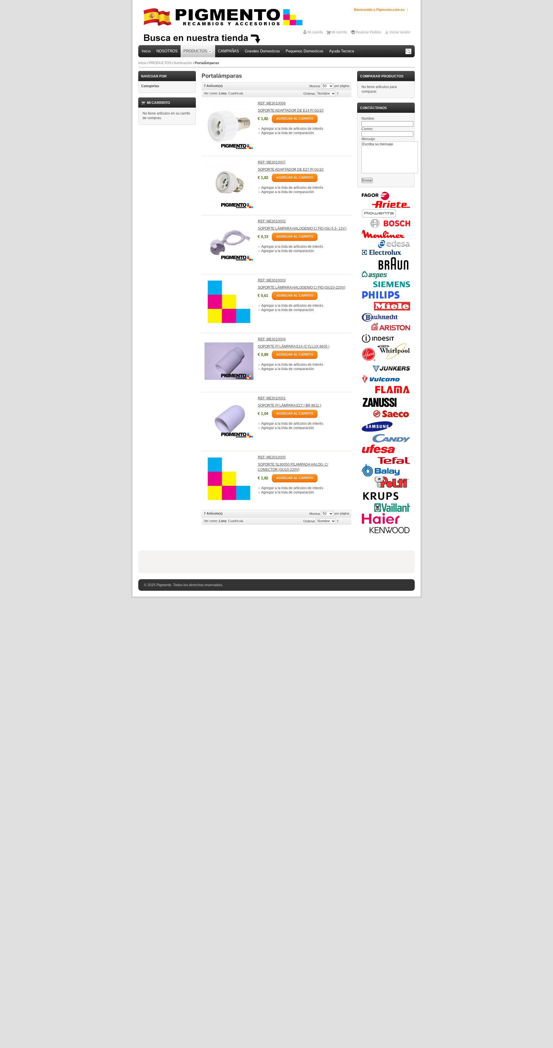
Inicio (142, 63)
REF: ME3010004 (272, 339)
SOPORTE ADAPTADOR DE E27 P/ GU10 (290, 169)
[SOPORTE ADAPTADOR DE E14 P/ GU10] (228, 125)
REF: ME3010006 (272, 103)
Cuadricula (235, 93)
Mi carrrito (339, 32)
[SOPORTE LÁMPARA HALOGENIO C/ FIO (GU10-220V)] (228, 302)
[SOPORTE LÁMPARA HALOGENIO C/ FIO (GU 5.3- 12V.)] (228, 243)
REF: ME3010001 (272, 398)
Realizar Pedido (368, 32)
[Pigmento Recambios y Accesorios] (222, 17)
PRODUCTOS (160, 63)
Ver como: (211, 93)
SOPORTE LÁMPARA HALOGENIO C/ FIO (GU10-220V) (301, 287)
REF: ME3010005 (272, 457)
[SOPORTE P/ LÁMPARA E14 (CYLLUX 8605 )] (228, 361)
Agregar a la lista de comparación (287, 133)
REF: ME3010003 (272, 280)
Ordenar (309, 93)
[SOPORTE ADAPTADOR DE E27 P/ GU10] (228, 184)
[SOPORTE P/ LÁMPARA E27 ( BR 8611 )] (228, 420)
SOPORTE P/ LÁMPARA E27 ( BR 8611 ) (289, 405)
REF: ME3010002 (272, 221)
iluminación (183, 63)
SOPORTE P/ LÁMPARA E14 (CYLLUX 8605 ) (293, 346)
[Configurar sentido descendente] (338, 93)
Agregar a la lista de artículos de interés (292, 129)
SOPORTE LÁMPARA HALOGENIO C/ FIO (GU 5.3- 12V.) (302, 228)
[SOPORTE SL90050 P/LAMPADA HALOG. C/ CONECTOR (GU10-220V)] (228, 479)
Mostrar (314, 86)
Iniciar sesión (400, 32)
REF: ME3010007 (272, 162)
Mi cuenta (315, 32)
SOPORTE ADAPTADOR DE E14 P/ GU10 (290, 110)
